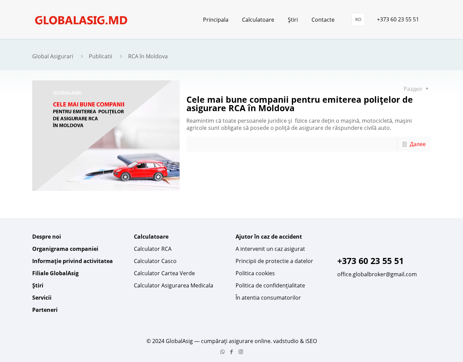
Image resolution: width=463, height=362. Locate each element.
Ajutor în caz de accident (269, 236)
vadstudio (286, 341)
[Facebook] (231, 351)
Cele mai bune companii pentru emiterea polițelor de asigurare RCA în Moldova (299, 104)
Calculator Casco (155, 261)
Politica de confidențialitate (270, 285)
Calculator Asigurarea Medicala (173, 285)
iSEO (311, 341)
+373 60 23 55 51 (398, 19)
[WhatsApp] (222, 351)
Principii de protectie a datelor (274, 261)
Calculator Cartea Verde (164, 273)
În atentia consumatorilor (268, 297)
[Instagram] (240, 351)
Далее (418, 144)
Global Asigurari (52, 56)
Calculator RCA (153, 249)
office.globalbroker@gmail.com (377, 274)
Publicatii (100, 56)
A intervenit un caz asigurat (270, 249)
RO (358, 19)
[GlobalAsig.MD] (81, 19)
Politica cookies (255, 273)
